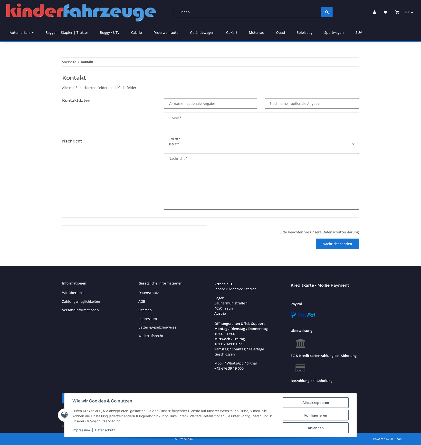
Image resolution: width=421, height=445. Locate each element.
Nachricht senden (337, 243)
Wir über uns (73, 292)
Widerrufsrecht (150, 335)
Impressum (81, 430)
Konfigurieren (315, 415)
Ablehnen (316, 428)
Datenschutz (105, 430)
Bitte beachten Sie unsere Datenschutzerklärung (319, 232)
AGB (141, 301)
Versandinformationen (80, 310)
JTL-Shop (396, 439)
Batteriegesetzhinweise (157, 327)
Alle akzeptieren (315, 402)
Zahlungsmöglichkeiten (81, 301)
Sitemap (145, 310)
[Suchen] (327, 12)
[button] (374, 12)
